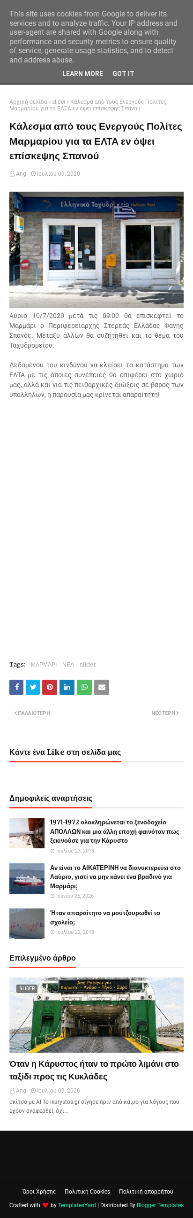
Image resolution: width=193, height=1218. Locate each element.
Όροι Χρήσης (39, 1191)
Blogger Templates (160, 1205)
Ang (21, 174)
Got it (123, 74)
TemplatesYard (77, 1205)
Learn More (82, 74)
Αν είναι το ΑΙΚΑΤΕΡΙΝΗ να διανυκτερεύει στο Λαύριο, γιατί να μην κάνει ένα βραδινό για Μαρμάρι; (115, 877)
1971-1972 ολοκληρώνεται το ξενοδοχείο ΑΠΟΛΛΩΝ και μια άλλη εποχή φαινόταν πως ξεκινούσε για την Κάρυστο (114, 831)
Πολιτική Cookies (87, 1191)
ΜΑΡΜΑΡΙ (44, 664)
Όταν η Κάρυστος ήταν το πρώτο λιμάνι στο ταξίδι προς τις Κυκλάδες (94, 1070)
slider (59, 102)
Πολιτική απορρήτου (146, 1191)
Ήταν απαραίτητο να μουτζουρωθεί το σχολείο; (105, 917)
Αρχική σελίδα (28, 102)
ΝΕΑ (68, 664)
